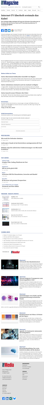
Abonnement (25, 373)
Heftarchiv (4, 391)
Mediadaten (24, 365)
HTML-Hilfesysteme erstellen (17, 198)
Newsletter (4, 386)
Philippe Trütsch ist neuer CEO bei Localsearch (13, 238)
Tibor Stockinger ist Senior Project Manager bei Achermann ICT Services (18, 240)
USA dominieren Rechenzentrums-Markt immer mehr (14, 242)
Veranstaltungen (25, 368)
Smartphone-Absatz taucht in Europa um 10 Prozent (14, 246)
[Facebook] (4, 399)
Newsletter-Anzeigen (26, 366)
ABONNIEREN (11, 7)
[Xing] (11, 399)
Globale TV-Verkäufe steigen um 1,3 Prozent (12, 235)
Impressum (24, 377)
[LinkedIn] (7, 399)
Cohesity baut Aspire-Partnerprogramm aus (12, 244)
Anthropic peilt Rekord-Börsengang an (11, 236)
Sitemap (4, 390)
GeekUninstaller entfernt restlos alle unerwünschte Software (23, 210)
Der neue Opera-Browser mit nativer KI (19, 216)
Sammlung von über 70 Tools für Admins (19, 204)
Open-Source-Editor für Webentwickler (19, 223)
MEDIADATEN (4, 7)
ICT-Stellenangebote (6, 393)
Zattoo (28, 35)
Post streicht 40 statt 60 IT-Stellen (10, 247)
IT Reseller (24, 379)
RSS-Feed (4, 388)
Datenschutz (25, 376)
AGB (23, 374)
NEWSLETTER (18, 7)
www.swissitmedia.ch (6, 379)
